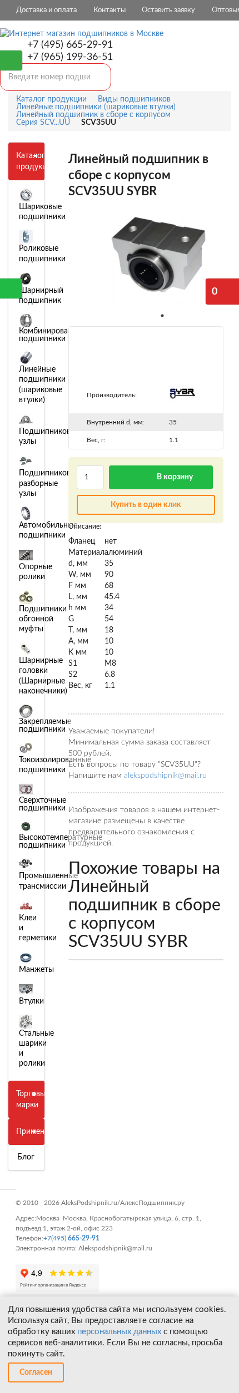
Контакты (109, 10)
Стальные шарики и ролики (36, 1049)
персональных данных (119, 1332)
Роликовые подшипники (42, 253)
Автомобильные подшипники (48, 530)
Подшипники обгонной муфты (43, 619)
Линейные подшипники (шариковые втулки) (42, 385)
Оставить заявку (168, 10)
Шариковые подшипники (42, 212)
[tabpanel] (162, 257)
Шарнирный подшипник (41, 296)
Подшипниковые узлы (49, 436)
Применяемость (45, 1132)
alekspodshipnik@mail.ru (165, 775)
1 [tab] (162, 315)
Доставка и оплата (46, 10)
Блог (25, 1157)
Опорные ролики (35, 572)
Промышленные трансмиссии (48, 881)
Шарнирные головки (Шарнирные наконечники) (43, 676)
